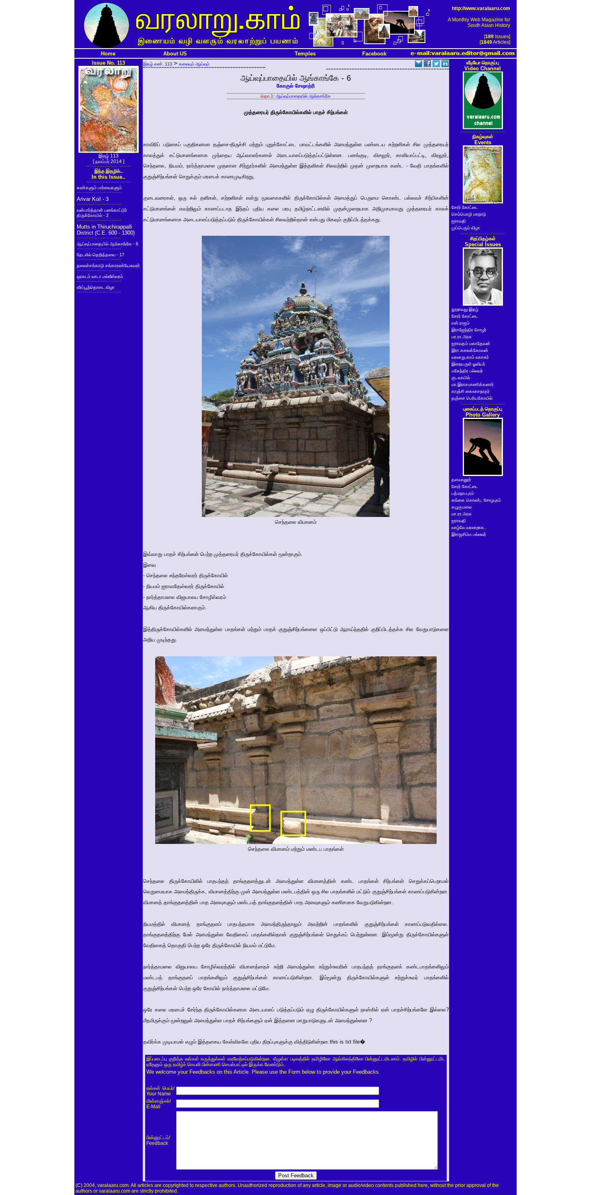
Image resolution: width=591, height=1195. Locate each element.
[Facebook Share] (427, 64)
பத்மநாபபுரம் (462, 493)
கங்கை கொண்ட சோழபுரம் (476, 500)
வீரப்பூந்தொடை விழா (96, 287)
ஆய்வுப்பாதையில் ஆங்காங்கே (303, 96)
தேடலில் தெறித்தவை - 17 (100, 254)
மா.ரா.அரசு (461, 336)
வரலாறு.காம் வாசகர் (470, 357)
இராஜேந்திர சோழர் (468, 329)
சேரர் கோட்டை (464, 207)
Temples (305, 54)
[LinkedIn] (445, 64)
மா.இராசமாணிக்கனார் (472, 384)
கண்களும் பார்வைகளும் (99, 187)
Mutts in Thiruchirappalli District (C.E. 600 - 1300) (106, 230)
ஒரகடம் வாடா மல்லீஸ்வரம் (100, 276)
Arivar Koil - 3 (93, 199)
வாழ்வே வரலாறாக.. (468, 527)
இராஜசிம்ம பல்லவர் (468, 534)
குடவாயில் (460, 377)
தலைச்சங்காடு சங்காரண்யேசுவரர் (108, 265)
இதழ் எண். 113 (157, 63)
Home (108, 54)
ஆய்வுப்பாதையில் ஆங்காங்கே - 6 (107, 243)
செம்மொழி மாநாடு (468, 214)
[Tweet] (436, 64)
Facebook (374, 54)
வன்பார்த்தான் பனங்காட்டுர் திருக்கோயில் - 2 (102, 213)
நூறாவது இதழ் (464, 309)
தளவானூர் (461, 479)
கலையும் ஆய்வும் (194, 63)
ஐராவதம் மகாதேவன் (470, 343)
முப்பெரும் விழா (465, 227)
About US (175, 54)
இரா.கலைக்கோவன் (469, 350)
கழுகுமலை (461, 507)
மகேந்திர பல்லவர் (467, 370)
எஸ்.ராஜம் (460, 323)
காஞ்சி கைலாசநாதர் (470, 391)
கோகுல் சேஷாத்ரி (296, 86)
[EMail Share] (418, 64)
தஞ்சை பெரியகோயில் (471, 398)
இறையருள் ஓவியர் (468, 364)
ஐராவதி (458, 221)
